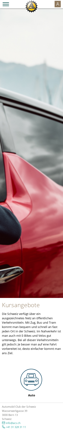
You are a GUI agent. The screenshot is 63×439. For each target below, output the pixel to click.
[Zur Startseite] (31, 6)
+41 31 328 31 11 (16, 427)
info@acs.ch (13, 423)
